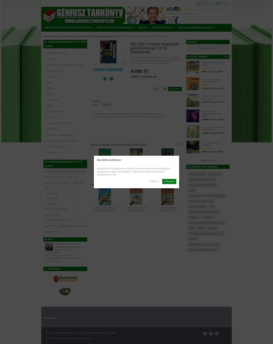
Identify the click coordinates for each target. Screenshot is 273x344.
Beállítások (154, 181)
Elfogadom (170, 181)
